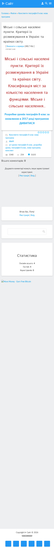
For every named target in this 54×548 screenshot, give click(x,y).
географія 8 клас (18, 148)
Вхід (33, 176)
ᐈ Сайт (7, 3)
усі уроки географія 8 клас (21, 145)
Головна (5, 13)
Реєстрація (24, 176)
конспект (9, 151)
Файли (13, 13)
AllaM (11, 141)
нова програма (33, 148)
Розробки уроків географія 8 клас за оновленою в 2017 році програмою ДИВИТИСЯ (27, 119)
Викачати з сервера (15, 46)
